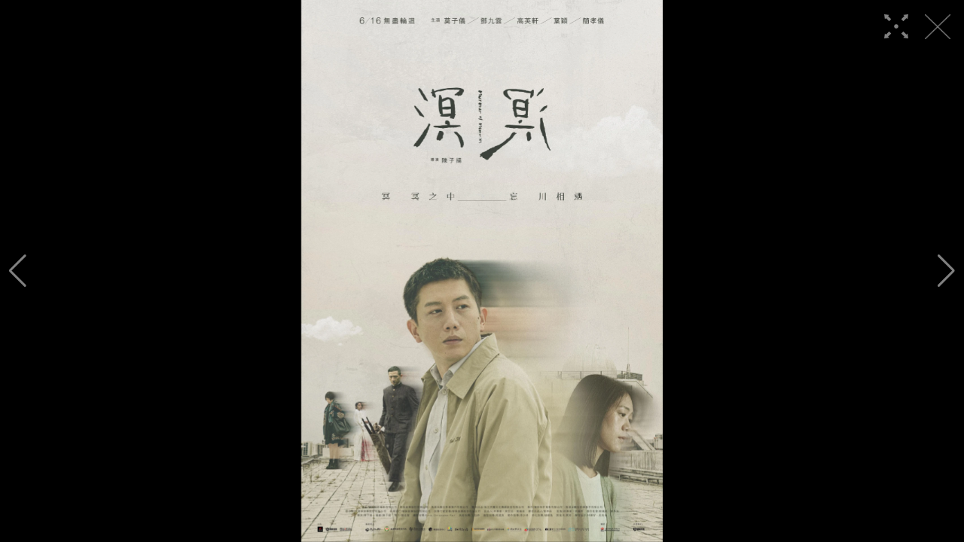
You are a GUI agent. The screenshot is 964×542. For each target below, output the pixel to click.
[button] (18, 271)
